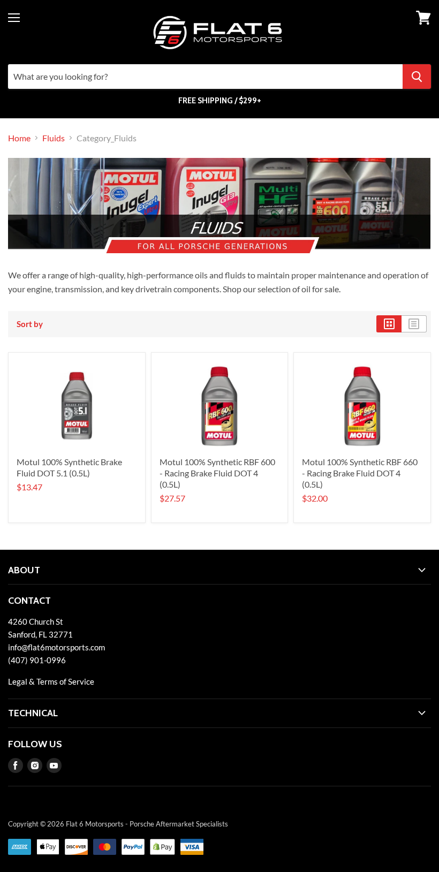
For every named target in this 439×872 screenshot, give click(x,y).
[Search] (417, 76)
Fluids (53, 138)
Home (19, 138)
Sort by (30, 324)
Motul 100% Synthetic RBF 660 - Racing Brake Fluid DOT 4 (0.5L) (360, 473)
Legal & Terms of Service (51, 681)
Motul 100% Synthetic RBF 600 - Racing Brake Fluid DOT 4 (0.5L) (217, 473)
